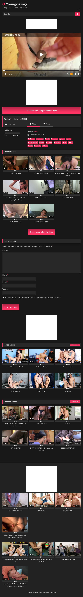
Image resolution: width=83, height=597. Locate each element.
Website (5, 289)
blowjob (55, 139)
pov (65, 142)
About (34, 124)
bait (48, 139)
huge (42, 142)
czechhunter (33, 142)
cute (69, 139)
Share (47, 124)
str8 (31, 146)
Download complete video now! (42, 111)
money (50, 142)
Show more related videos (41, 232)
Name (5, 275)
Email (5, 282)
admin (36, 131)
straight (38, 146)
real (71, 142)
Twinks (32, 139)
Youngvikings (16, 4)
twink (45, 146)
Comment (5, 250)
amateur (40, 139)
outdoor (58, 142)
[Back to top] (76, 591)
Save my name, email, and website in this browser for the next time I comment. (33, 297)
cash (62, 139)
